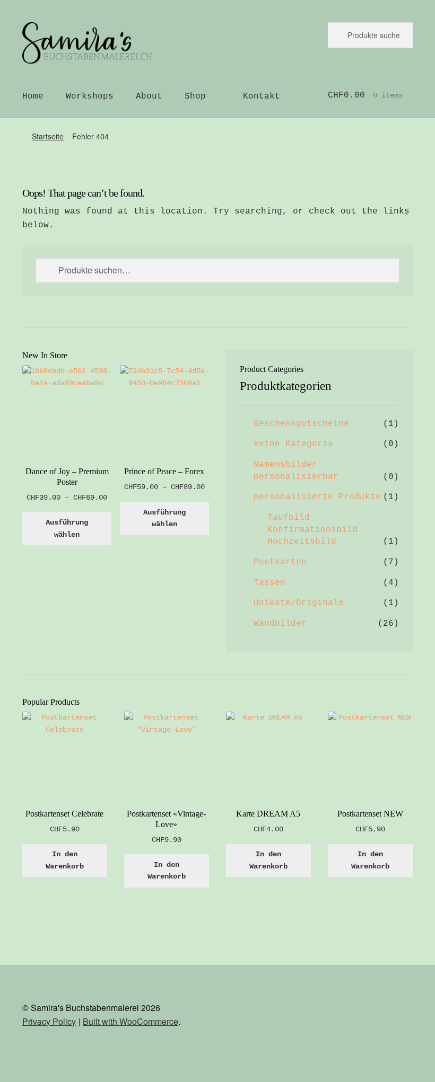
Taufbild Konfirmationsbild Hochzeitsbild (312, 529)
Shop (195, 96)
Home (33, 96)
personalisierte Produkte (317, 497)
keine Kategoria (293, 444)
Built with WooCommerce (130, 1021)
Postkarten (280, 562)
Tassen (269, 583)
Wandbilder (280, 623)
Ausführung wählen (67, 528)
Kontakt (261, 96)
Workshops (90, 96)
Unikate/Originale (299, 603)
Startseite (48, 136)
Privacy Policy (49, 1021)
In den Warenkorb (65, 860)
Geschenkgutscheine (301, 424)
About (149, 96)
